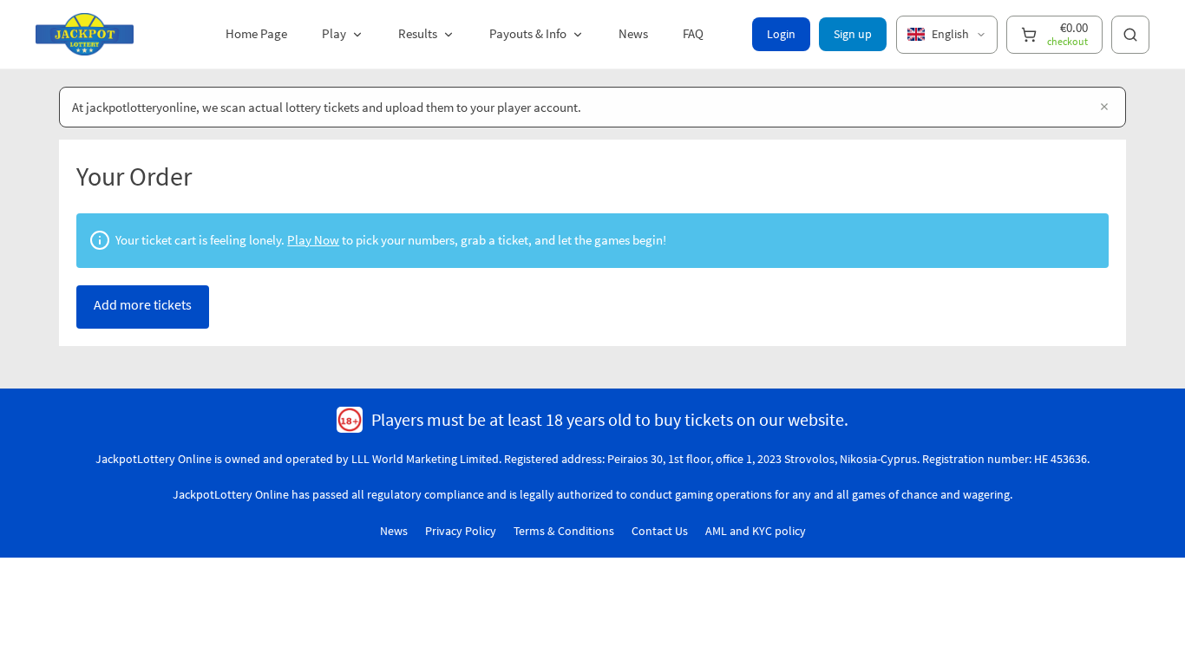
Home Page (256, 33)
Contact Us (660, 531)
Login (781, 34)
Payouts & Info (527, 33)
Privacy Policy (460, 531)
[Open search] (1130, 35)
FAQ (693, 33)
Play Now (313, 240)
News (633, 33)
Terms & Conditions (564, 531)
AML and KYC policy (755, 531)
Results (417, 33)
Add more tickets (143, 304)
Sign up (853, 34)
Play (334, 33)
